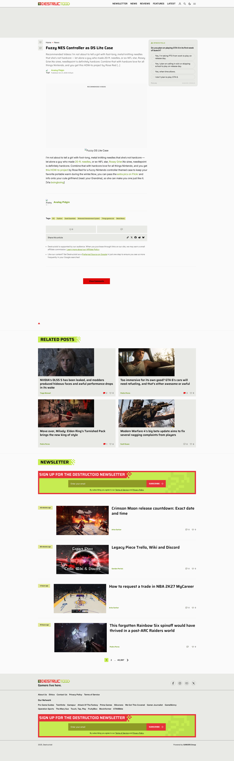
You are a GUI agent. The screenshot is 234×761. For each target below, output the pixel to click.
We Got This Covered (135, 705)
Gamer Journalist (155, 705)
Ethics (52, 694)
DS (53, 218)
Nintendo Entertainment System (88, 218)
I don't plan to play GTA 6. (166, 77)
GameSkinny (170, 705)
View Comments (96, 281)
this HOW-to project (57, 170)
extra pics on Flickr (128, 174)
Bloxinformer (105, 709)
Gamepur (71, 705)
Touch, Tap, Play (78, 709)
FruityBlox (92, 709)
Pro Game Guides (46, 705)
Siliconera (118, 705)
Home (48, 42)
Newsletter (119, 3)
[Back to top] (39, 323)
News (133, 3)
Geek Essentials (70, 218)
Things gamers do (108, 218)
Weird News (120, 218)
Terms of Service (122, 490)
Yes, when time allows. (165, 71)
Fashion (59, 218)
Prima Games (106, 705)
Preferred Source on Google (94, 254)
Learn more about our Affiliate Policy (83, 249)
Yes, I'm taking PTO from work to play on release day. (173, 57)
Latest (171, 3)
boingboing (57, 182)
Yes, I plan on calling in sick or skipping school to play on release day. (172, 64)
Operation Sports (46, 709)
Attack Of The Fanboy (88, 705)
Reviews (145, 3)
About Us (42, 694)
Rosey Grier (115, 161)
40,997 (120, 660)
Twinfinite (60, 705)
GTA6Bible (118, 709)
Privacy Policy (138, 490)
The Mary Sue (62, 709)
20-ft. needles (83, 161)
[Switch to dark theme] (189, 3)
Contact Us (62, 694)
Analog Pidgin (57, 70)
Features (158, 3)
